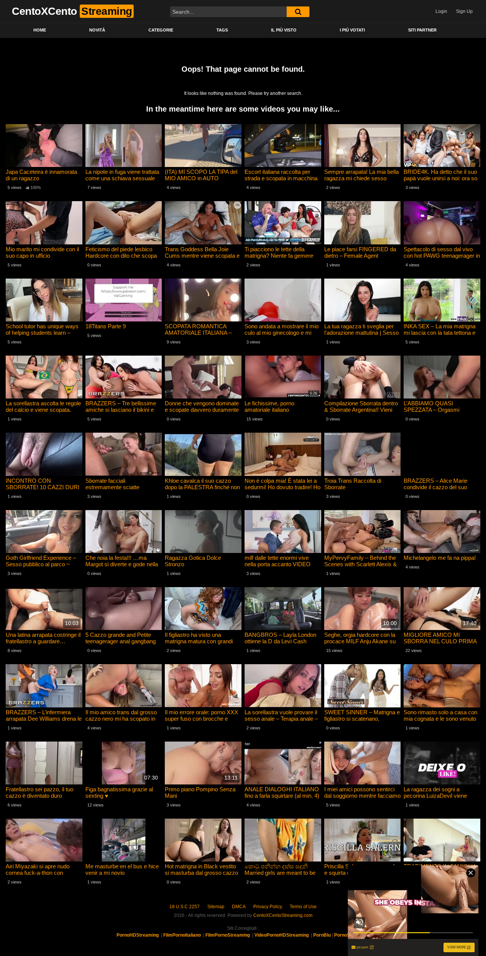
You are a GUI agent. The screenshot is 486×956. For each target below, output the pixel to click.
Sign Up (464, 11)
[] (298, 11)
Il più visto (284, 30)
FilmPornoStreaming (227, 935)
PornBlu (322, 935)
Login (441, 11)
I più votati (352, 30)
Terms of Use (303, 906)
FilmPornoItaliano (182, 935)
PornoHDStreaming (138, 935)
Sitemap (215, 906)
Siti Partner (422, 30)
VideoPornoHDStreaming (281, 935)
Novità (97, 30)
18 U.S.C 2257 (184, 906)
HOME (39, 30)
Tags (222, 30)
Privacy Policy (267, 906)
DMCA (239, 906)
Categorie (160, 30)
